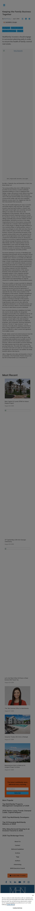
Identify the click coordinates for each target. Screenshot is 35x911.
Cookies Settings (17, 908)
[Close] (33, 895)
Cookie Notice (11, 904)
